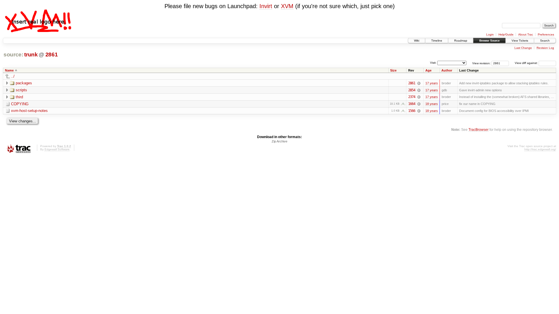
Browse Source (489, 40)
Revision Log (545, 47)
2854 (411, 90)
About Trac (525, 34)
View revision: (481, 63)
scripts (21, 90)
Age (428, 70)
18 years (431, 104)
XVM (287, 6)
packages (24, 83)
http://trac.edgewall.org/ (540, 149)
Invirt (265, 6)
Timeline (436, 40)
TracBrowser (478, 129)
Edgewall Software (57, 149)
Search (545, 40)
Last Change (523, 47)
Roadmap (460, 40)
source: (13, 54)
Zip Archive (279, 141)
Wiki (416, 40)
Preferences (546, 34)
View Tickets (520, 40)
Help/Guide (506, 34)
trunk (31, 54)
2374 (411, 97)
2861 (51, 54)
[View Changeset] (418, 83)
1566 (411, 111)
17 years (431, 83)
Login (490, 34)
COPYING (20, 104)
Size (393, 70)
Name (9, 70)
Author (446, 70)
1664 (411, 104)
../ (13, 76)
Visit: (433, 62)
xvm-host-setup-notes (29, 110)
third (19, 97)
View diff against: (527, 63)
